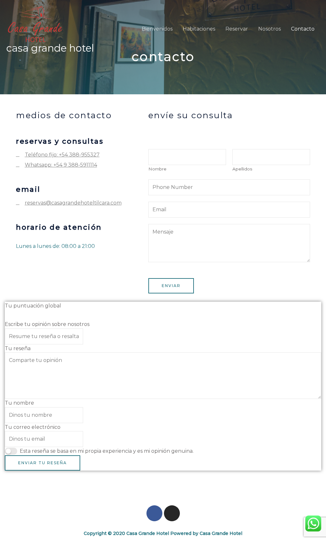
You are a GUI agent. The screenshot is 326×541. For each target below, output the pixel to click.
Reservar (236, 29)
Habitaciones (199, 29)
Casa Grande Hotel (50, 48)
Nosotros (269, 29)
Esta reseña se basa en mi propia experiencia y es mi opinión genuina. (107, 451)
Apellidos (242, 168)
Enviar (171, 285)
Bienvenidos (157, 29)
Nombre (157, 168)
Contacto (303, 29)
